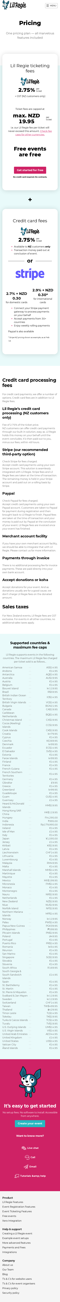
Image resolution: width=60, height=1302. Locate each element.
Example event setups (15, 1238)
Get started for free (30, 170)
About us (7, 1265)
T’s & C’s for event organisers (18, 1283)
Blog (5, 1274)
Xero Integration (12, 1220)
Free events (9, 1216)
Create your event (30, 1123)
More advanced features (16, 1242)
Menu (53, 5)
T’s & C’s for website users (17, 1279)
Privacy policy (10, 1288)
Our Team (8, 1269)
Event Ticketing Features (17, 1211)
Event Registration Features (18, 1206)
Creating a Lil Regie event (17, 1233)
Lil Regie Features (12, 1202)
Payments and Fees (13, 1247)
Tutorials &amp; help (33, 1176)
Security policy (10, 1293)
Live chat (33, 1148)
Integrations (9, 1252)
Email (32, 1166)
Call (33, 1157)
